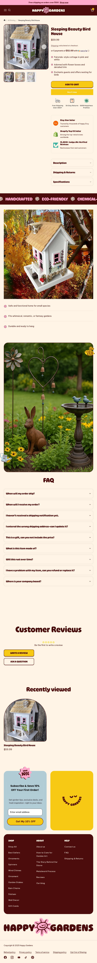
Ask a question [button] (19, 661)
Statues (12, 894)
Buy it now (72, 92)
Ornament (13, 876)
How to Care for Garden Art (44, 854)
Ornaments (13, 858)
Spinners (12, 864)
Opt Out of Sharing (78, 952)
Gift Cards (13, 906)
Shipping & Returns (73, 858)
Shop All (12, 847)
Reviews (40, 877)
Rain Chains (14, 888)
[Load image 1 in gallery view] (9, 77)
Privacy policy (25, 952)
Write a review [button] (19, 653)
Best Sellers (14, 852)
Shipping (54, 46)
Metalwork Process (46, 871)
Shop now (64, 2)
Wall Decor (13, 900)
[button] (5, 10)
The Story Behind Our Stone (47, 864)
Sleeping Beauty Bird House (19, 745)
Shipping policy (59, 952)
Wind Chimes (14, 870)
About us (40, 847)
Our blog (40, 883)
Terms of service (42, 952)
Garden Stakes (15, 882)
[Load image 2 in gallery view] (20, 77)
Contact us (69, 847)
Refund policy (9, 952)
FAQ (66, 852)
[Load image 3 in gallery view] (31, 77)
